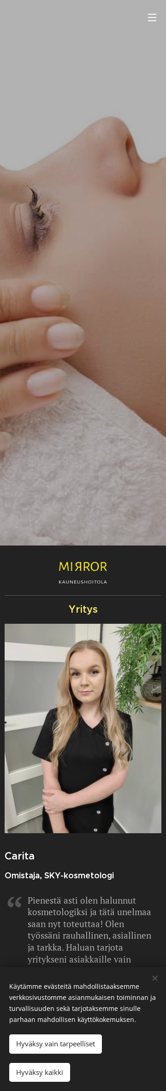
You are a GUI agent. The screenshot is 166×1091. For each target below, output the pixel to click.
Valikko (152, 17)
